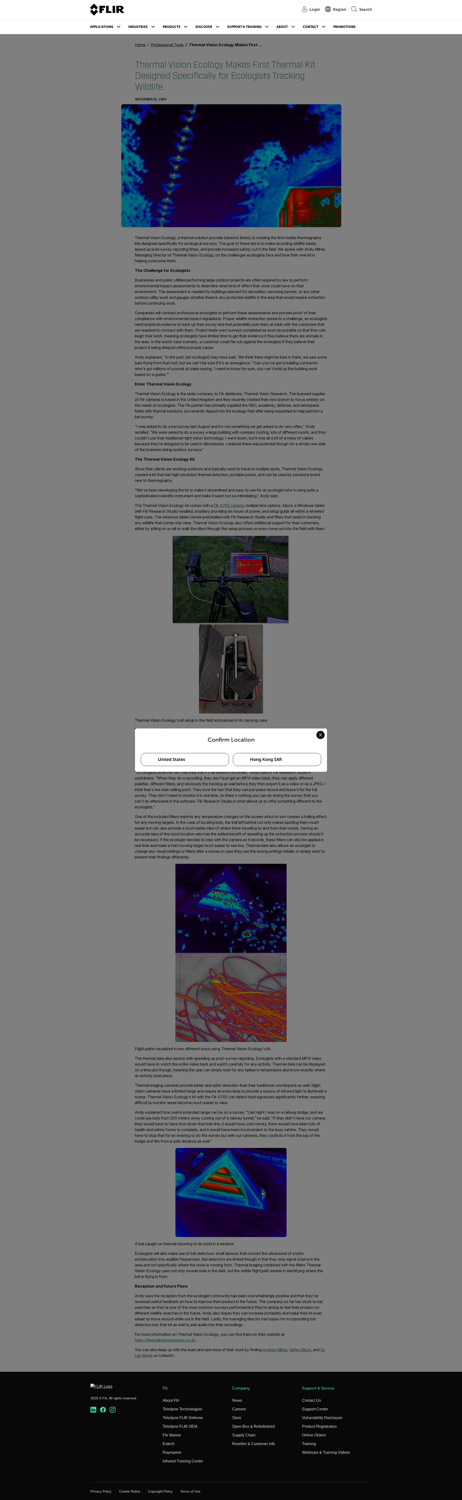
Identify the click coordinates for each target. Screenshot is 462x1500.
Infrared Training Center (183, 1461)
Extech (168, 1444)
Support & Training (244, 27)
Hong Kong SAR (266, 759)
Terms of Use (190, 1491)
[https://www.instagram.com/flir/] (113, 1410)
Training (309, 1444)
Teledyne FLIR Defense (183, 1418)
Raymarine (172, 1452)
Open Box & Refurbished (253, 1426)
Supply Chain (244, 1435)
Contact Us (311, 1400)
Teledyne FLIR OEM (180, 1426)
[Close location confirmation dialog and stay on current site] (320, 735)
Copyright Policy (160, 1491)
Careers (239, 1409)
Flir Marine (172, 1435)
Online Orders (314, 1435)
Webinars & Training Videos (326, 1452)
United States (171, 759)
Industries (138, 27)
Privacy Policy (100, 1491)
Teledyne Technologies (182, 1409)
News (237, 1400)
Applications (101, 27)
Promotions (344, 27)
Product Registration (319, 1426)
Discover (203, 27)
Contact (310, 27)
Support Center (315, 1409)
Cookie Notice (129, 1491)
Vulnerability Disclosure (322, 1418)
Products (171, 27)
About (282, 27)
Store (236, 1418)
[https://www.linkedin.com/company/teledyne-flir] (93, 1410)
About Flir (171, 1400)
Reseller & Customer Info (253, 1444)
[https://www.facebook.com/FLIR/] (103, 1410)
